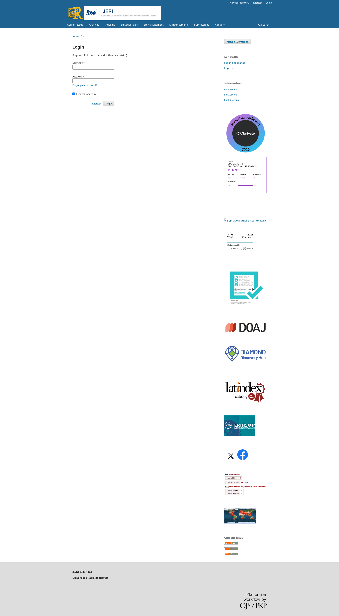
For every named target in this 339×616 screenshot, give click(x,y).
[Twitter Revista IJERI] (230, 459)
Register (257, 2)
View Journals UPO (239, 2)
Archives (94, 24)
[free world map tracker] (240, 523)
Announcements (179, 24)
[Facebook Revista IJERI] (242, 459)
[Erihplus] (239, 435)
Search (265, 24)
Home (75, 36)
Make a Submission (238, 41)
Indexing (110, 24)
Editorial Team (129, 24)
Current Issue (75, 24)
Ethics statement (153, 24)
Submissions (201, 24)
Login (269, 2)
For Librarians (231, 99)
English (228, 68)
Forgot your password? (84, 85)
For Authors (230, 94)
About (219, 24)
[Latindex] (245, 402)
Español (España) (234, 62)
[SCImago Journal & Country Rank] (245, 220)
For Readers (230, 89)
